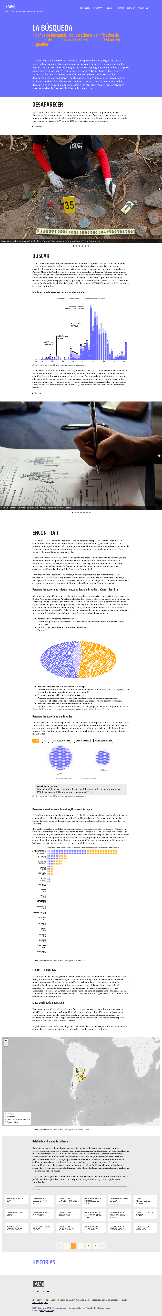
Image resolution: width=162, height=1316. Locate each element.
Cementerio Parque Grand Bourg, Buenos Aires (93, 1215)
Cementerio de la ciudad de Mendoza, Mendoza (118, 1215)
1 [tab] (73, 246)
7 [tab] (89, 512)
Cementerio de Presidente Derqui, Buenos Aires (143, 1201)
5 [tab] (85, 246)
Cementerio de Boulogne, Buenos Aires (40, 1201)
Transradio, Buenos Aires (15, 1213)
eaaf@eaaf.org (47, 1310)
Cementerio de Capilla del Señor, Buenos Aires (93, 1201)
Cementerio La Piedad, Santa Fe (41, 1228)
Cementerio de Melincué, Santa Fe (66, 1228)
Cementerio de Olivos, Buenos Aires (144, 1213)
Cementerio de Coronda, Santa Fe (14, 1228)
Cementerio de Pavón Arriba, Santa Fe (92, 1228)
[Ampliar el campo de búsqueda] (156, 8)
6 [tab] (88, 246)
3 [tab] (79, 246)
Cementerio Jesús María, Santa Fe (143, 1228)
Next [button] (159, 189)
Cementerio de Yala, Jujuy (15, 1199)
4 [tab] (82, 246)
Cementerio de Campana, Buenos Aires (68, 1199)
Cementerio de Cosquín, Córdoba (119, 1199)
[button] (6, 1040)
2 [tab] (76, 246)
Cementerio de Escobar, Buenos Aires (42, 1213)
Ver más (38, 126)
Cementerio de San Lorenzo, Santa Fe (117, 1228)
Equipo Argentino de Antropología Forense (23, 11)
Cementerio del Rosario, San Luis (65, 1213)
